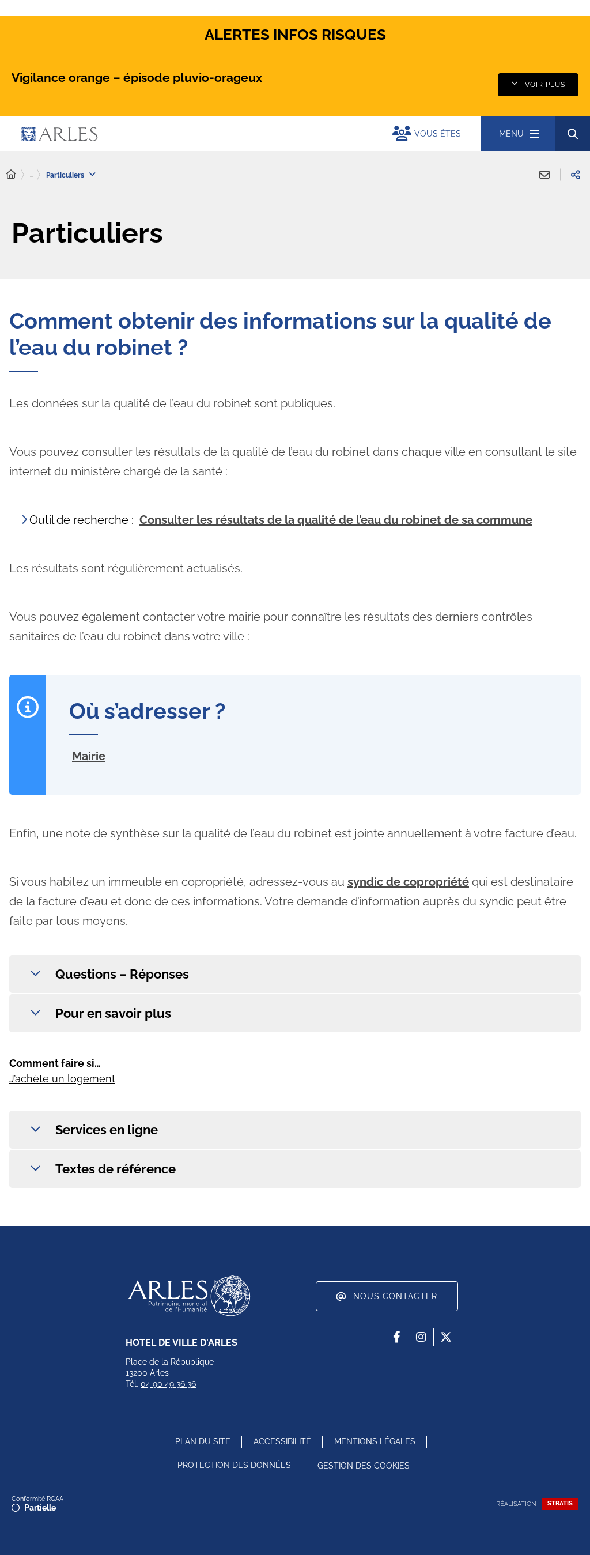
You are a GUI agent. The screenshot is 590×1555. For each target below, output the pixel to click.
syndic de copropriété (408, 882)
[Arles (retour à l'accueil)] (157, 133)
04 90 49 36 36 (168, 1383)
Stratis (560, 1503)
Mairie (88, 756)
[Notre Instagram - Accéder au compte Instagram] (421, 1337)
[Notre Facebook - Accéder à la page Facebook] (396, 1337)
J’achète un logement (62, 1079)
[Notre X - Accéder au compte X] (446, 1337)
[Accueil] (11, 175)
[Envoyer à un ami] (544, 174)
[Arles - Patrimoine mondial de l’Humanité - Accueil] (189, 1296)
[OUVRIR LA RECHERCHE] (572, 133)
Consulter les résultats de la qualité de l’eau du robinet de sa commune (335, 520)
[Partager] (575, 174)
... (31, 175)
